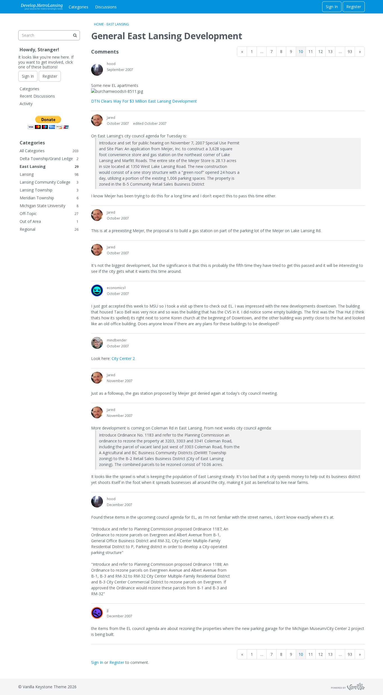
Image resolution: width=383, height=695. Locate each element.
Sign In (332, 6)
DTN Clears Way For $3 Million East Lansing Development (144, 101)
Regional (49, 229)
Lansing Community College (49, 182)
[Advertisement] (49, 321)
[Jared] (97, 120)
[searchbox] (49, 35)
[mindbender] (97, 343)
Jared (111, 117)
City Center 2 (123, 358)
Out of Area (49, 221)
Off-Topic (49, 213)
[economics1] (97, 290)
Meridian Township (49, 197)
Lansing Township (49, 190)
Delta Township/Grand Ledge (49, 158)
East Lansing (49, 166)
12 (320, 51)
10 (301, 51)
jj (108, 610)
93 (350, 51)
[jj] (97, 613)
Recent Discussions (37, 96)
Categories (78, 7)
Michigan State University (49, 205)
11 (310, 51)
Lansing (49, 174)
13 (330, 51)
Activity (26, 103)
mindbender (117, 340)
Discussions (106, 7)
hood (111, 63)
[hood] (97, 70)
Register (353, 6)
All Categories (49, 150)
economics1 (116, 287)
